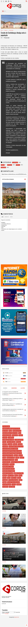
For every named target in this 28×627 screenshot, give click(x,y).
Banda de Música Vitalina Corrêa (10, 433)
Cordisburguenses (19, 439)
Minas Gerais (10, 475)
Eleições (15, 444)
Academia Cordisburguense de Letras (11, 428)
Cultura (4, 442)
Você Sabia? (12, 486)
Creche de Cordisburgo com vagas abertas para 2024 (12, 191)
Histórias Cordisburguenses (17, 462)
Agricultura (5, 430)
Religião (4, 482)
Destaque (18, 442)
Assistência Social (17, 430)
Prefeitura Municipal (13, 480)
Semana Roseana (7, 484)
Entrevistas (5, 446)
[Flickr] (8, 1)
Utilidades (19, 484)
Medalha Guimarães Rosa (8, 468)
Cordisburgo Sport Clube (8, 439)
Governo (22, 457)
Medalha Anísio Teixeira (8, 466)
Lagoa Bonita (6, 464)
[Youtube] (6, 1)
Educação (10, 444)
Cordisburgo (11, 30)
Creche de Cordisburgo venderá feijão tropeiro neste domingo (13, 204)
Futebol (17, 457)
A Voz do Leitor (6, 426)
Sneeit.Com (16, 617)
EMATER (5, 444)
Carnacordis (15, 435)
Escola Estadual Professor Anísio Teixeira (12, 451)
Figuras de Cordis (11, 457)
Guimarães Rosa (6, 462)
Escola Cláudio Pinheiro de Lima (16, 446)
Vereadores (5, 486)
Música (20, 475)
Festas (4, 457)
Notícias (5, 30)
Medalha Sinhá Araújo (8, 473)
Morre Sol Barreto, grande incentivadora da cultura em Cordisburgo (12, 523)
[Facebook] (1, 1)
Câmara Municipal (11, 442)
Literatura (12, 464)
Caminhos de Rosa (7, 435)
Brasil (19, 433)
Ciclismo (21, 435)
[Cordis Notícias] (14, 8)
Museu (16, 475)
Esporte (16, 455)
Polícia (8, 477)
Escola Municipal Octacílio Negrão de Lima (12, 453)
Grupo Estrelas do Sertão (8, 459)
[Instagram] (3, 1)
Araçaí (10, 430)
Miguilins (5, 475)
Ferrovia (20, 455)
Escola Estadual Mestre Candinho (10, 448)
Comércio (5, 437)
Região (20, 480)
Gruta (16, 459)
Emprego (20, 444)
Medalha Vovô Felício (18, 473)
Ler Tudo (4, 511)
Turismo (14, 484)
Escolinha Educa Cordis (8, 455)
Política (19, 477)
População (5, 480)
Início (2, 30)
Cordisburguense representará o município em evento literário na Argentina (14, 573)
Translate (7, 613)
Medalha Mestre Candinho (9, 471)
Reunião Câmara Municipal (13, 482)
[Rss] (11, 1)
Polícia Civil (13, 477)
